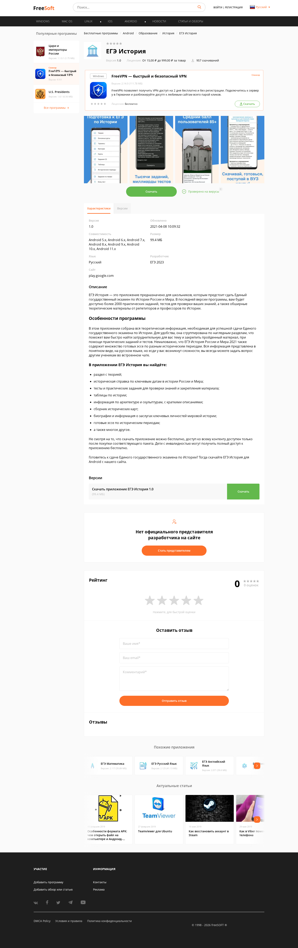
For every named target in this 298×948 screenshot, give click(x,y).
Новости (159, 21)
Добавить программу (48, 882)
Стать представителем (174, 550)
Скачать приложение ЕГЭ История (122, 489)
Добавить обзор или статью (53, 889)
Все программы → (56, 108)
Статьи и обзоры (190, 21)
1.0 (113, 60)
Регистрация (234, 7)
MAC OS (67, 21)
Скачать (151, 191)
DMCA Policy (42, 921)
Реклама (99, 889)
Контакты (99, 882)
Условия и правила (68, 921)
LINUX (88, 21)
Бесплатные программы (101, 33)
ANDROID (131, 21)
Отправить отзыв (174, 701)
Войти (217, 7)
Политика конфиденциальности (109, 921)
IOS (110, 21)
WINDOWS (43, 21)
